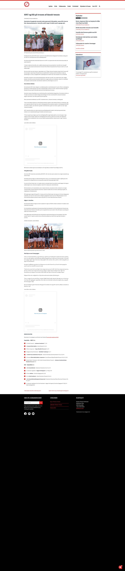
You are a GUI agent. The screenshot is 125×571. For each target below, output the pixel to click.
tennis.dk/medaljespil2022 (52, 337)
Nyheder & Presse (85, 6)
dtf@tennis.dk (79, 408)
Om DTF (94, 6)
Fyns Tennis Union (55, 401)
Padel (69, 6)
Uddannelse (62, 6)
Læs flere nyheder (80, 48)
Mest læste (84, 18)
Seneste (78, 18)
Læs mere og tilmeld (80, 75)
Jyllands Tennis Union (56, 404)
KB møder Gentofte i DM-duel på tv (32, 390)
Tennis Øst (53, 408)
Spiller (51, 6)
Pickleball (75, 6)
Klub (55, 6)
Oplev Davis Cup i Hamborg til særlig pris (58, 390)
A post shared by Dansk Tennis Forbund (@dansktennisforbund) (40, 163)
